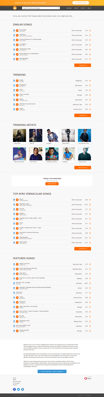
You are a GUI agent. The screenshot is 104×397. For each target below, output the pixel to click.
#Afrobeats (78, 85)
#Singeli (79, 307)
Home (14, 378)
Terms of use (80, 395)
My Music (69, 8)
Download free (52, 183)
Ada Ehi (32, 143)
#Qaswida (79, 312)
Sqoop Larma (82, 161)
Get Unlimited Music (80, 3)
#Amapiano (78, 274)
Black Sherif (66, 143)
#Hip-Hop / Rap (77, 104)
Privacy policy (88, 395)
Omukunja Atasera (51, 161)
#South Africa (78, 109)
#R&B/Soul (79, 80)
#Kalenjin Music (77, 269)
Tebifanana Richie (19, 161)
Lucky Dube (17, 143)
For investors (16, 383)
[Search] (58, 8)
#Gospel (79, 95)
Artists (83, 8)
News (14, 379)
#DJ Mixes (79, 283)
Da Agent (49, 143)
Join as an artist (17, 381)
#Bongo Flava (78, 321)
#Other (80, 288)
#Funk (80, 90)
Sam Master (33, 161)
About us (15, 385)
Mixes (89, 8)
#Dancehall (78, 100)
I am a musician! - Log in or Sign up (52, 371)
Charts (76, 8)
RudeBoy (65, 161)
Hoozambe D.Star (84, 143)
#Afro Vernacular (77, 30)
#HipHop (79, 278)
